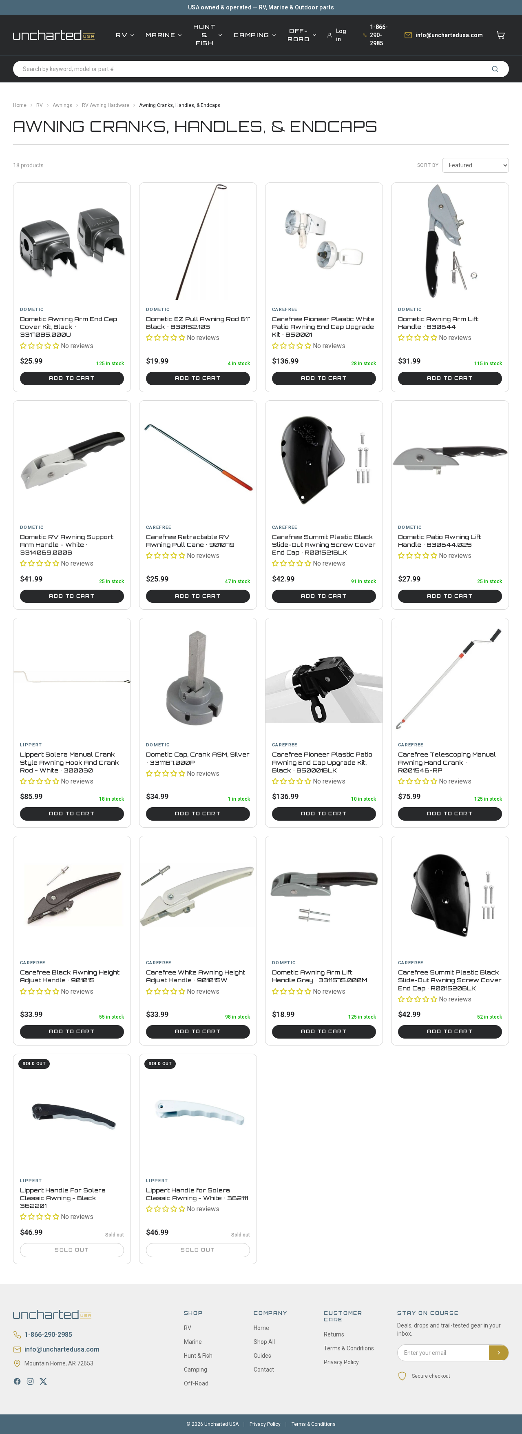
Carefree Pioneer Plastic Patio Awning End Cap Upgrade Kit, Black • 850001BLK (322, 762)
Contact (264, 1369)
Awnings (62, 105)
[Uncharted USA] (54, 35)
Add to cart (72, 378)
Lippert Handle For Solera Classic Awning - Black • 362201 (63, 1198)
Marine (160, 34)
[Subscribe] (499, 1352)
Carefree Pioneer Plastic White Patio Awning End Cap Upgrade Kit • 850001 (323, 326)
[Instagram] (30, 1381)
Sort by (428, 165)
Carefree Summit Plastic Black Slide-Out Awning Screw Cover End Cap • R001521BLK (324, 544)
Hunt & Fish (204, 35)
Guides (262, 1355)
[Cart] (501, 35)
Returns (334, 1334)
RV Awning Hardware (105, 105)
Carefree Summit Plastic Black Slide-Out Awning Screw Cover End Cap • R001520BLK (450, 980)
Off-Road (299, 34)
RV (122, 34)
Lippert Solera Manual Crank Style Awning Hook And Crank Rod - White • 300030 (69, 762)
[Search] (495, 69)
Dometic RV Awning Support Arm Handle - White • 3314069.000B (66, 544)
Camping (252, 34)
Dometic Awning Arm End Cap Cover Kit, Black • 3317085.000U (68, 326)
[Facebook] (17, 1381)
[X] (43, 1381)
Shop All (264, 1342)
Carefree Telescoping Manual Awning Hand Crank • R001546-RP (447, 762)
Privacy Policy (341, 1362)
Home (20, 105)
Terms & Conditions (349, 1348)
